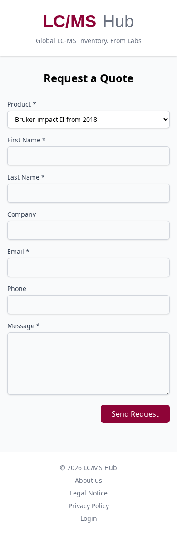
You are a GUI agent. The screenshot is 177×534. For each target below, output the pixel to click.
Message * (23, 325)
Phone (16, 288)
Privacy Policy (89, 505)
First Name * (26, 140)
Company (21, 214)
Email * (18, 251)
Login (88, 518)
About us (88, 480)
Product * (21, 104)
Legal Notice (89, 493)
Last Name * (26, 177)
